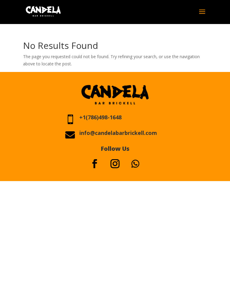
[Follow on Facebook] (95, 164)
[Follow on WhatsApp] (135, 164)
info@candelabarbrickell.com (118, 132)
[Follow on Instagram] (115, 164)
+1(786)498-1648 (100, 117)
